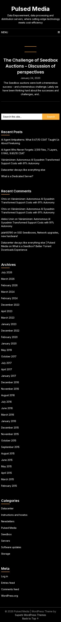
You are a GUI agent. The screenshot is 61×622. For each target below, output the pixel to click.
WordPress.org (9, 595)
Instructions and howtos (14, 514)
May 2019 (6, 350)
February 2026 (9, 285)
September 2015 (10, 447)
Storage (5, 553)
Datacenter (7, 508)
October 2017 (8, 356)
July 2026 (6, 272)
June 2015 (7, 459)
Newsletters (7, 521)
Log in (4, 576)
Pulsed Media (30, 8)
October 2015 (8, 440)
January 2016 (8, 421)
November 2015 (10, 434)
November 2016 (10, 388)
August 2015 (8, 453)
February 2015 (9, 485)
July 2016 (6, 401)
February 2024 (9, 298)
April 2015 (6, 472)
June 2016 (7, 408)
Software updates (11, 547)
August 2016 (8, 395)
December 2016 (10, 382)
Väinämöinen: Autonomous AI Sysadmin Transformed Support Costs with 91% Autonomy (27, 222)
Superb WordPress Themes (30, 614)
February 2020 (9, 337)
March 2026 (8, 278)
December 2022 (10, 330)
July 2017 (6, 362)
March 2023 (7, 317)
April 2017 (6, 369)
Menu (4, 32)
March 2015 (7, 479)
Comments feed (10, 589)
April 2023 (6, 311)
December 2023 (10, 304)
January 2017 (8, 375)
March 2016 (7, 414)
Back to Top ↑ (30, 618)
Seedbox (6, 534)
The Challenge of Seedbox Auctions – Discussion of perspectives (30, 66)
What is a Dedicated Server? (17, 176)
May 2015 (6, 466)
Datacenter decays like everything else (23, 169)
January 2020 (9, 343)
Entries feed (8, 582)
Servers (5, 540)
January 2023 (8, 324)
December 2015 (10, 427)
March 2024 (8, 291)
